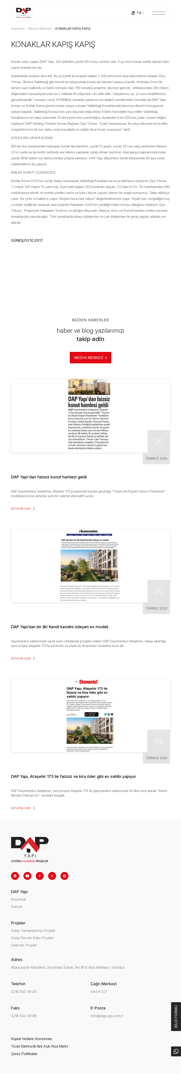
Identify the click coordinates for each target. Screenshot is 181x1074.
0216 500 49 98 (24, 1016)
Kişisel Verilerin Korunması (31, 1039)
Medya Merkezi (39, 28)
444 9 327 (98, 991)
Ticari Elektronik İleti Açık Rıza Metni (39, 1046)
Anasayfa (18, 28)
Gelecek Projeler (24, 945)
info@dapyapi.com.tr (106, 1016)
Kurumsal (18, 899)
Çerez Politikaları (24, 1054)
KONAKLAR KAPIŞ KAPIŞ (72, 28)
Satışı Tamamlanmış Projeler (33, 930)
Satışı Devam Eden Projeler (32, 938)
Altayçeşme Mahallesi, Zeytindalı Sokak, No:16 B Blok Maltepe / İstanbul (67, 967)
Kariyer (16, 906)
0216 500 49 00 (24, 991)
